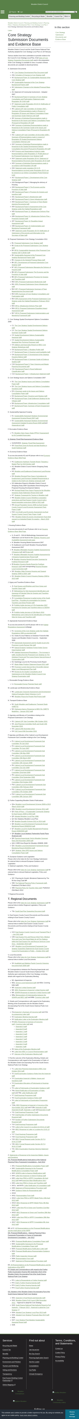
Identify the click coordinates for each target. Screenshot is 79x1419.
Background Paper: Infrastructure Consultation (30, 403)
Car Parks (32, 1370)
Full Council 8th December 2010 (26, 731)
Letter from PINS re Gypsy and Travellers (29, 1183)
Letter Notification (28, 1093)
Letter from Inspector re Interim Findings (29, 1176)
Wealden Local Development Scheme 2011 (30, 809)
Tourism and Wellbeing (10, 1366)
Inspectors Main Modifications (32, 1180)
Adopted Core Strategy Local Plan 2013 (29, 1312)
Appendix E (20, 1036)
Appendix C (20, 1031)
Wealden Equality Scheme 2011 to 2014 (28, 821)
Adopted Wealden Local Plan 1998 (27, 816)
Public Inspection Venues (24, 1256)
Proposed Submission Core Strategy (26, 243)
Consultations (34, 1366)
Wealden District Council (39, 4)
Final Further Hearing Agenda (25, 1288)
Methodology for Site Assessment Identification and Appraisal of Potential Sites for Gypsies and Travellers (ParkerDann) (30, 593)
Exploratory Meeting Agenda (24, 1017)
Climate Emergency (36, 1374)
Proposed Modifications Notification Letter (30, 1249)
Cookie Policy (60, 1352)
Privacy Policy (60, 1356)
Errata (28, 552)
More (66, 16)
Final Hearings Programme (24, 1134)
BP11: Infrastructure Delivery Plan (26, 306)
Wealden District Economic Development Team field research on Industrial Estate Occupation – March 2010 (31, 518)
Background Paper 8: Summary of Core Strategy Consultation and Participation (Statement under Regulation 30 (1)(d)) (29, 99)
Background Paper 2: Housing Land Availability (31, 352)
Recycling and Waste (10, 1345)
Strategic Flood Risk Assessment (33, 443)
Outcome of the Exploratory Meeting (26, 1054)
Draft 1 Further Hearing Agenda (26, 1283)
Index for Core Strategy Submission (33, 870)
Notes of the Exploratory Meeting (25, 1049)
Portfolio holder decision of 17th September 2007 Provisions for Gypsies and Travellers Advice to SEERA (31, 606)
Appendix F (20, 1039)
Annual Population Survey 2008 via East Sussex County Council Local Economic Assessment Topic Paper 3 (30, 507)
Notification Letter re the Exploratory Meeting (29, 1019)
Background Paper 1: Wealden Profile (27, 349)
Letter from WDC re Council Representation (29, 1051)
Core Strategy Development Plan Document (29, 72)
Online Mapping (8, 1385)
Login (21, 12)
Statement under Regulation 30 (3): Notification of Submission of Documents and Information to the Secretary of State (30, 233)
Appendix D (20, 1034)
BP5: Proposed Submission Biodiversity (29, 282)
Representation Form (23, 1195)
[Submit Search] (75, 12)
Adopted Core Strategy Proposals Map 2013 (31, 1315)
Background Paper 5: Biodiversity (26, 197)
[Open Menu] (4, 11)
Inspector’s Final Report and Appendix (29, 1298)
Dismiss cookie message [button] (72, 1414)
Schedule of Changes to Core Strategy (28, 75)
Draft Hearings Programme (23, 1095)
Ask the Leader (34, 1362)
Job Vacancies (34, 1350)
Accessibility (59, 1360)
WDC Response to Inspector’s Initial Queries (30, 990)
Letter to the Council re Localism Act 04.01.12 (30, 1127)
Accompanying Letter (19, 1014)
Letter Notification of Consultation (35, 1185)
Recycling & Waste (38, 16)
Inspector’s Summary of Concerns (26, 1012)
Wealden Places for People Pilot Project (28, 696)
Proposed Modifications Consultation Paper (30, 1166)
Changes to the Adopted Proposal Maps (28, 260)
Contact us (59, 1348)
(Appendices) (16, 425)
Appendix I (19, 1046)
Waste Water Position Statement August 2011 (29, 664)
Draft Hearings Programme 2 (25, 1112)
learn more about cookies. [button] (29, 1415)
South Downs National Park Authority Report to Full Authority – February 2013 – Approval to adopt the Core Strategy (31, 1307)
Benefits (49, 16)
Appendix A (19, 1026)
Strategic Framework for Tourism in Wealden (30, 495)
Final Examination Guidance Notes (26, 1098)
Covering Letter (40, 997)
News (31, 1345)
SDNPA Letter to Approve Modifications (29, 1173)
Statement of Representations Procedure (29, 1188)
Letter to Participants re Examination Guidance (30, 1088)
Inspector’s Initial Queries (23, 987)
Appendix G (20, 1041)
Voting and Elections (10, 1370)
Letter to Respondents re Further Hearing (29, 1280)
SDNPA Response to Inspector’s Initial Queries (31, 992)
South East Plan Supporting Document (28, 911)
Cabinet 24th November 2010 (25, 729)
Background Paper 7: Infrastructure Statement (30, 374)
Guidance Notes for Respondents (27, 1190)
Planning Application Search (39, 1358)
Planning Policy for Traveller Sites (26, 888)
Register (14, 12)
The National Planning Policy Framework (29, 883)
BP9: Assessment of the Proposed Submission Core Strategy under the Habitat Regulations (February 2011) (31, 300)
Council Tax (58, 16)
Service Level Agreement (24, 983)
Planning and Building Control (19, 16)
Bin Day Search (34, 1354)
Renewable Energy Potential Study (26, 684)
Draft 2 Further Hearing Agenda (26, 1285)
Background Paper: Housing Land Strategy (29, 396)
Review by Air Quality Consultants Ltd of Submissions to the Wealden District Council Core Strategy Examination (29, 674)
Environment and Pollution (12, 1362)
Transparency (7, 1374)
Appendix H (20, 1044)
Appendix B (20, 1029)
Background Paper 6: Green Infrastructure (29, 199)
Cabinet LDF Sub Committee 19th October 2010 (31, 721)
